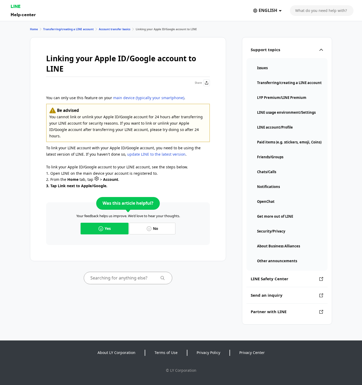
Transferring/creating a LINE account (68, 29)
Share (198, 83)
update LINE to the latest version (156, 154)
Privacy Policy (208, 352)
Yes (108, 228)
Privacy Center (252, 352)
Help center (23, 14)
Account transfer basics (114, 29)
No (155, 228)
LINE (15, 6)
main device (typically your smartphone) (148, 97)
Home (34, 29)
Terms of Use (166, 352)
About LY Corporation (116, 352)
